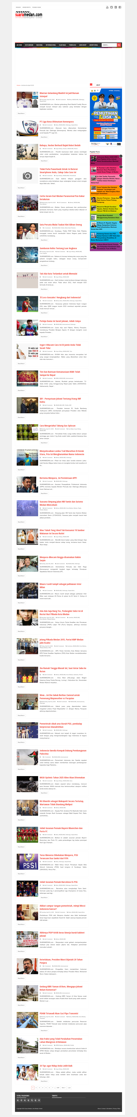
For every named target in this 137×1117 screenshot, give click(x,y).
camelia (71, 617)
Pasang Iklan (36, 7)
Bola (70, 99)
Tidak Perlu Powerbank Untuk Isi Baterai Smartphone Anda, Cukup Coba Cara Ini (59, 170)
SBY (70, 405)
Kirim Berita (27, 7)
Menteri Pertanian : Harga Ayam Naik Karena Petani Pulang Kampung (108, 200)
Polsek (81, 674)
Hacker (65, 148)
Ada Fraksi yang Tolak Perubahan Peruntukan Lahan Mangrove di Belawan (61, 1040)
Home (20, 45)
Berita (71, 202)
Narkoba (76, 674)
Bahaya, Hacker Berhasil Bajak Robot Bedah (60, 145)
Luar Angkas (43, 253)
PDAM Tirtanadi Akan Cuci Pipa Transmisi (59, 1013)
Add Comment (62, 99)
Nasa (71, 780)
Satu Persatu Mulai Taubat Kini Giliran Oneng (61, 224)
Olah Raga (62, 45)
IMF (63, 405)
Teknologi (72, 45)
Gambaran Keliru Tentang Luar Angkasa (58, 248)
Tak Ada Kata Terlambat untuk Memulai (58, 273)
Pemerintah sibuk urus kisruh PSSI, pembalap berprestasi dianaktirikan (61, 725)
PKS (49, 647)
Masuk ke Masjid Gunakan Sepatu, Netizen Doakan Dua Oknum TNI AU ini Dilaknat (107, 209)
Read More (21, 113)
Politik (62, 228)
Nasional (39, 45)
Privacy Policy (116, 1108)
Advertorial (93, 45)
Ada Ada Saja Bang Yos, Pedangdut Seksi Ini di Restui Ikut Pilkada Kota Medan (61, 612)
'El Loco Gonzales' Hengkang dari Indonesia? (60, 297)
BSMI (57, 378)
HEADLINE (75, 99)
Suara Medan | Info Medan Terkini (33, 1108)
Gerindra (69, 646)
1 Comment (47, 228)
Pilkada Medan (51, 619)
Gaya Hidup (82, 45)
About (99, 1108)
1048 (58, 1087)
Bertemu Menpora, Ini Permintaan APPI (58, 477)
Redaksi (18, 7)
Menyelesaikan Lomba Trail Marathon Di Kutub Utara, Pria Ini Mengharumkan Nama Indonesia (62, 452)
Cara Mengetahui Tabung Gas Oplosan (57, 425)
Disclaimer (109, 1108)
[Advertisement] (83, 26)
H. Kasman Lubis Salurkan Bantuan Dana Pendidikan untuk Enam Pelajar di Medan (107, 170)
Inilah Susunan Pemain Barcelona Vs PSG (58, 881)
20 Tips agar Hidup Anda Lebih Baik (56, 1065)
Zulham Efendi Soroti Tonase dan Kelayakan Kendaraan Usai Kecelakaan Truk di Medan (108, 246)
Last (69, 1087)
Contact (104, 1108)
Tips (71, 351)
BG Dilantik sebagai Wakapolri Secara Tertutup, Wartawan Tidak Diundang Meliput (62, 802)
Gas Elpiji (71, 429)
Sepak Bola (43, 101)
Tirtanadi (42, 1018)
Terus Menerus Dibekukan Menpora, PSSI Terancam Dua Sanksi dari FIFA (59, 856)
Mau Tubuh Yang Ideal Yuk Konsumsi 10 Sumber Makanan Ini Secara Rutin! (62, 531)
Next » (63, 1087)
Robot (76, 148)
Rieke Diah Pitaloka (70, 228)
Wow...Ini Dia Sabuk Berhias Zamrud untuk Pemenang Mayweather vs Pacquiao (60, 696)
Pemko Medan (44, 509)
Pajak (79, 508)
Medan (75, 508)
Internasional (51, 45)
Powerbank (73, 175)
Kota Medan (29, 45)
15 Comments (63, 202)
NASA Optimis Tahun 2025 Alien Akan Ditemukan (62, 777)
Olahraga (81, 99)
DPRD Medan (59, 1045)
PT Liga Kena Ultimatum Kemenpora (57, 121)
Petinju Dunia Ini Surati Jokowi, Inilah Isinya (60, 321)
